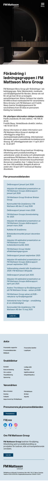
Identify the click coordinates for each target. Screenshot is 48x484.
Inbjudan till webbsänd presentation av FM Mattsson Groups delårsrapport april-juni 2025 (23, 281)
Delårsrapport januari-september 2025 (23, 255)
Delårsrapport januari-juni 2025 (20, 275)
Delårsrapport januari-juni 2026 (20, 184)
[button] (13, 316)
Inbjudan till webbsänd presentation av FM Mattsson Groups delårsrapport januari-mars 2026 (23, 223)
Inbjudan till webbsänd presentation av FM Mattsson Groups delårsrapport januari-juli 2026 (23, 191)
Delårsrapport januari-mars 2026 (21, 210)
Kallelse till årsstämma (16, 230)
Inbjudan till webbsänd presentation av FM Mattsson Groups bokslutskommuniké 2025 (23, 242)
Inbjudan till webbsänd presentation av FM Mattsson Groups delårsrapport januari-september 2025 (23, 262)
